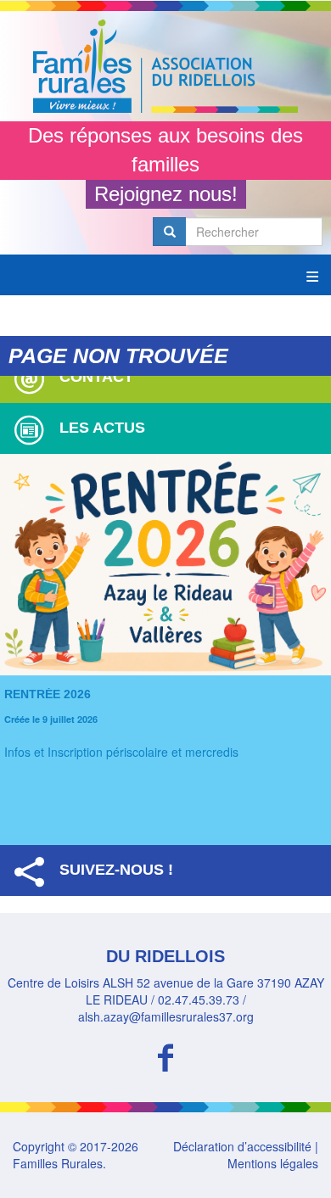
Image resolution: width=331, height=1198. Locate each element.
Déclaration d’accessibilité (242, 1146)
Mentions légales (272, 1163)
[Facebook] (165, 1055)
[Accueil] (165, 66)
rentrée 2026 (47, 694)
